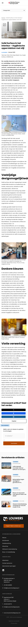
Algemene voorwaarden (14, 621)
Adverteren (5, 560)
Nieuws (4, 537)
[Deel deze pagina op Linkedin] (13, 417)
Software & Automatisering (9, 549)
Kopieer (14, 421)
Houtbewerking (6, 543)
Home (3, 18)
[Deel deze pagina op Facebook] (13, 413)
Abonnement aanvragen (9, 566)
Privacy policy (14, 623)
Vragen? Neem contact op (13, 526)
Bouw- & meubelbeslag (8, 552)
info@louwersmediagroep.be (12, 607)
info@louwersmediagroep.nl (11, 588)
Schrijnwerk (5, 540)
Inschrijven (14, 443)
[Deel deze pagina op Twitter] (13, 410)
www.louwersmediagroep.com (12, 613)
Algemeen (4, 52)
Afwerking (5, 546)
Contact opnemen (7, 563)
